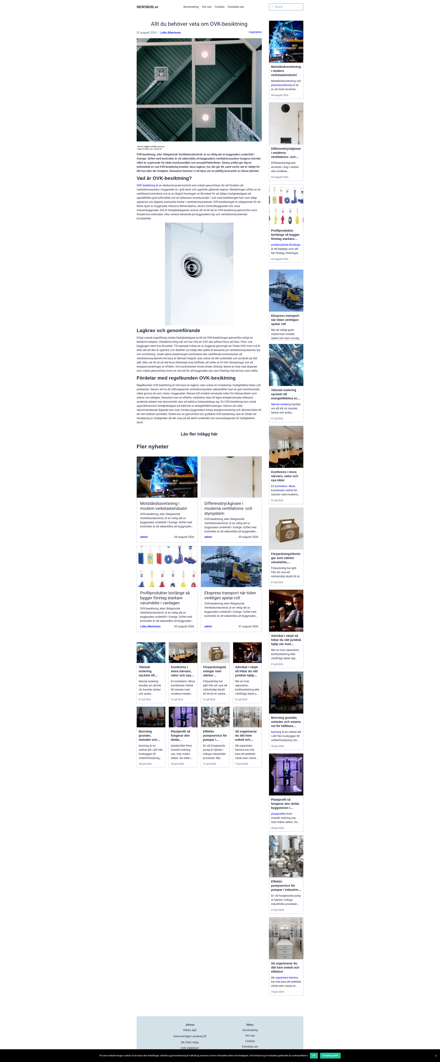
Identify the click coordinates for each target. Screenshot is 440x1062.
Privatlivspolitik (330, 1055)
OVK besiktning (146, 185)
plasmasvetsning (281, 85)
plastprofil (277, 813)
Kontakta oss (236, 6)
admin (144, 537)
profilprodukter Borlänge (285, 244)
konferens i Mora (285, 486)
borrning (276, 732)
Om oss (206, 6)
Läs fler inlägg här (199, 434)
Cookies (219, 6)
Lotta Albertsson (170, 32)
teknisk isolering (281, 404)
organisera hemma (286, 977)
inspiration (255, 32)
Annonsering (191, 6)
